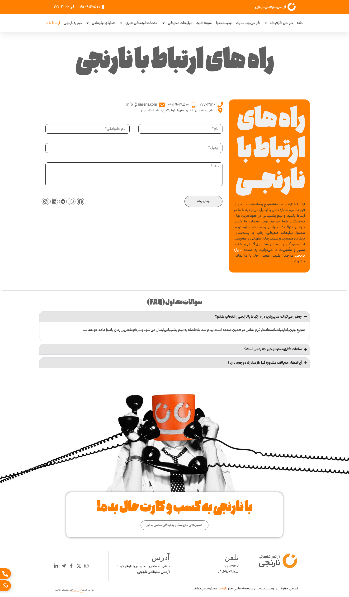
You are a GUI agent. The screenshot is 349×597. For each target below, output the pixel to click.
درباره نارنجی (73, 23)
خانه (300, 23)
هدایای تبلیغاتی (103, 23)
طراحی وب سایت (248, 23)
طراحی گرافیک (281, 23)
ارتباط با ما (53, 23)
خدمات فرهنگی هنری (141, 23)
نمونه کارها (203, 23)
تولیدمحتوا (224, 23)
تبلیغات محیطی (180, 23)
